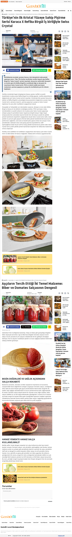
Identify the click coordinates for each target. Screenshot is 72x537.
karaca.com (31, 133)
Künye (69, 1)
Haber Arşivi (68, 516)
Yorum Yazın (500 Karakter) (8, 488)
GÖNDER (50, 501)
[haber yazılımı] (61, 535)
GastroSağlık (27, 10)
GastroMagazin (18, 10)
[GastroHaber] (62, 363)
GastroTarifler (52, 522)
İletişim (65, 1)
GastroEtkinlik (44, 10)
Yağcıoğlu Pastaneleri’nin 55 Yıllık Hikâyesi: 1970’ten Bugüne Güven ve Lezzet (66, 52)
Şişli (40, 294)
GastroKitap (35, 10)
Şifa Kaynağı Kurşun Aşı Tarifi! (65, 44)
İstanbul (40, 292)
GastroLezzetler (27, 522)
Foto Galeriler (12, 1)
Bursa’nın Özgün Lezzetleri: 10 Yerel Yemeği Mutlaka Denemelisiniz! (66, 127)
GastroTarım (53, 10)
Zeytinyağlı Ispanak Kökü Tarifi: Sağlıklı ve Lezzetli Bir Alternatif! (66, 59)
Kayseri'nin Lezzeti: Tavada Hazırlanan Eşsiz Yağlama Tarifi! (66, 66)
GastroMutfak (61, 10)
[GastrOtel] (62, 95)
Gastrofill (5, 14)
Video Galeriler (19, 1)
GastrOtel (12, 522)
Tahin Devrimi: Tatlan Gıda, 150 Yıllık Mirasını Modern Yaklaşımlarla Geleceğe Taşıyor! (66, 389)
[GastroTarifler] (62, 75)
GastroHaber (8, 10)
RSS (10, 535)
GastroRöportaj (44, 522)
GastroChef (35, 522)
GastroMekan (19, 522)
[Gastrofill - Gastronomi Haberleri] (8, 516)
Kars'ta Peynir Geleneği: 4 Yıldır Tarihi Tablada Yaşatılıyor (66, 37)
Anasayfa (38, 516)
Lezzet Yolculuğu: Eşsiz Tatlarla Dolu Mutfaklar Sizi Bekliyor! (66, 120)
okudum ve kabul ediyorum (16, 501)
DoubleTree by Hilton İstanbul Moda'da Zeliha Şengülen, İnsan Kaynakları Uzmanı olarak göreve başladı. (62, 108)
